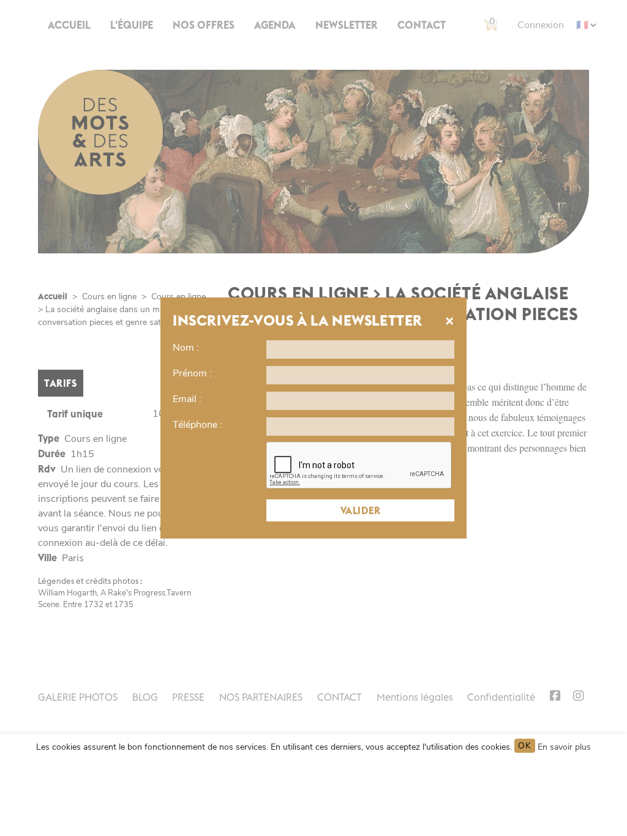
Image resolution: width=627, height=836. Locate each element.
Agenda (275, 25)
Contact (421, 25)
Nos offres (204, 25)
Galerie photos (78, 697)
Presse (188, 697)
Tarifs (60, 383)
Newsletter (346, 25)
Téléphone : (197, 424)
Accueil (69, 25)
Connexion (540, 25)
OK (524, 746)
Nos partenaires (260, 697)
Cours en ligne (109, 296)
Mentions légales (415, 697)
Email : (187, 399)
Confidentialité (501, 697)
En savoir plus (564, 747)
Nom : (186, 347)
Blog (145, 697)
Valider (360, 510)
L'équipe (131, 25)
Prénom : (192, 373)
